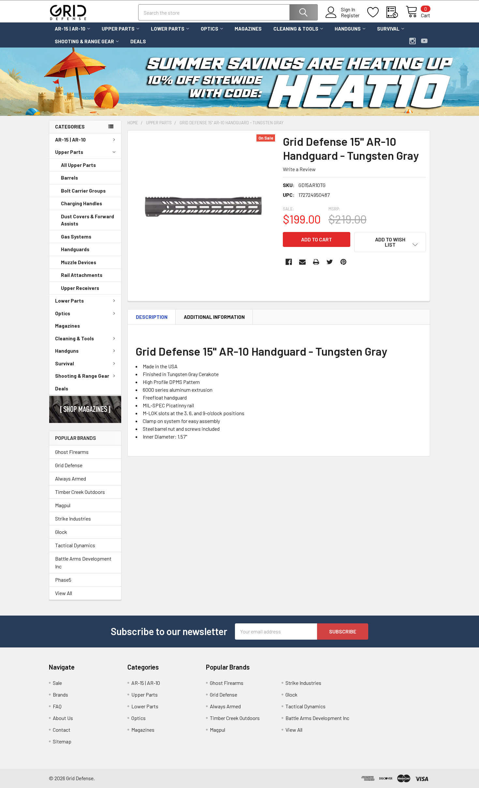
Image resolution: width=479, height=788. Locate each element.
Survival (388, 29)
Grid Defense (68, 465)
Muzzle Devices (78, 262)
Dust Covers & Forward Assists (87, 220)
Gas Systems (76, 236)
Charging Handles (81, 203)
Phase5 (63, 580)
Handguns (348, 29)
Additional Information (214, 317)
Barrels (69, 178)
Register (350, 15)
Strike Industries (73, 518)
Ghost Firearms (72, 452)
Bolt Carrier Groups (83, 191)
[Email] (302, 262)
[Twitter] (330, 262)
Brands (60, 694)
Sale (57, 683)
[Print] (316, 262)
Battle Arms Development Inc (83, 562)
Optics (209, 29)
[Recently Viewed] (396, 12)
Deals (138, 41)
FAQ (57, 706)
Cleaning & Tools (295, 29)
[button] (85, 409)
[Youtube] (424, 41)
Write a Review (299, 169)
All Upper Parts (78, 165)
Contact (61, 730)
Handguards (75, 249)
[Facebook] (289, 262)
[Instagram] (412, 41)
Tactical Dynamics (75, 545)
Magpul (62, 505)
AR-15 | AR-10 (70, 29)
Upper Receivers (80, 288)
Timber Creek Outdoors (80, 492)
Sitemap (62, 741)
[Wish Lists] (376, 12)
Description (151, 317)
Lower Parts (167, 29)
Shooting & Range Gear (84, 41)
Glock (61, 532)
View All (63, 593)
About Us (63, 718)
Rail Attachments (81, 275)
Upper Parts (118, 29)
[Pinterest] (343, 262)
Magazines (248, 29)
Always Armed (70, 478)
